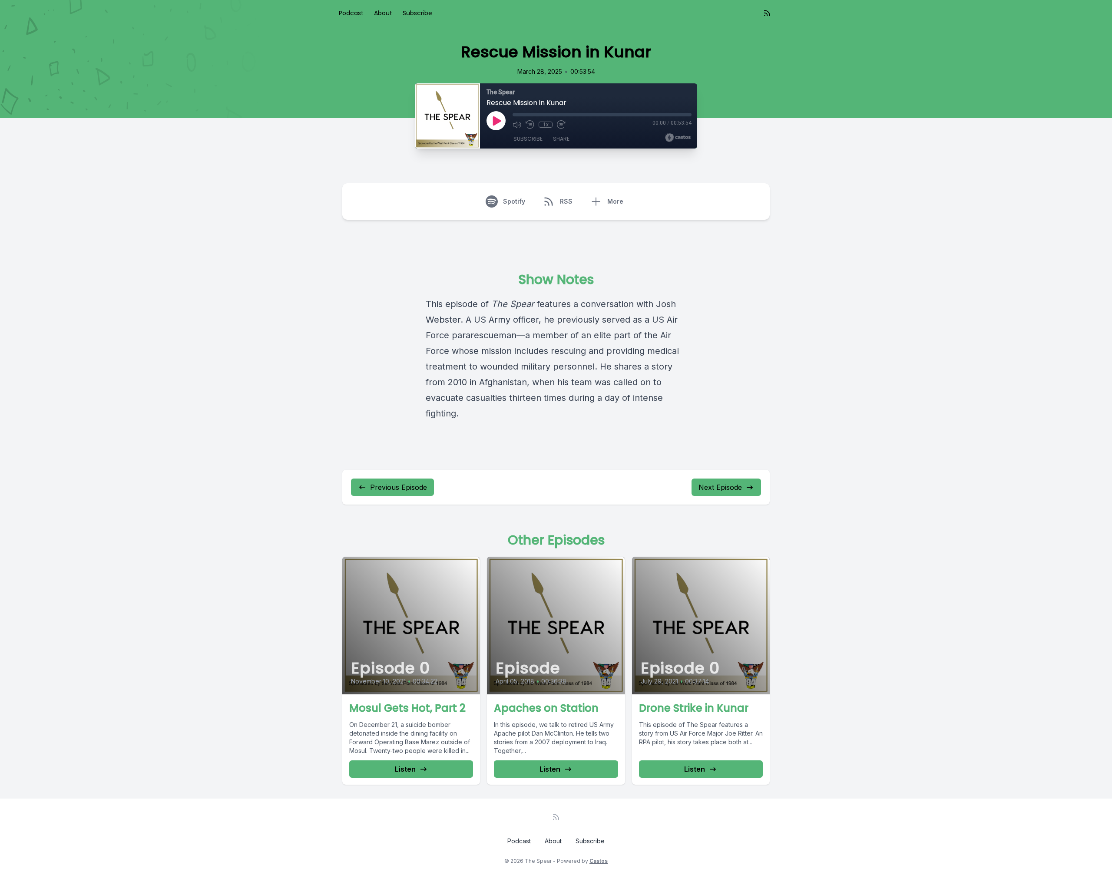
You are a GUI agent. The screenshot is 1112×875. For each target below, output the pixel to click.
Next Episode (720, 487)
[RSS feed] (767, 13)
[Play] (496, 120)
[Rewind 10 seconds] (530, 124)
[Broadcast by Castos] (678, 137)
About (383, 13)
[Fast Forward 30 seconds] (561, 124)
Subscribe (417, 13)
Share (561, 138)
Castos (598, 861)
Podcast (351, 13)
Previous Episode (398, 487)
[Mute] (517, 125)
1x (546, 125)
